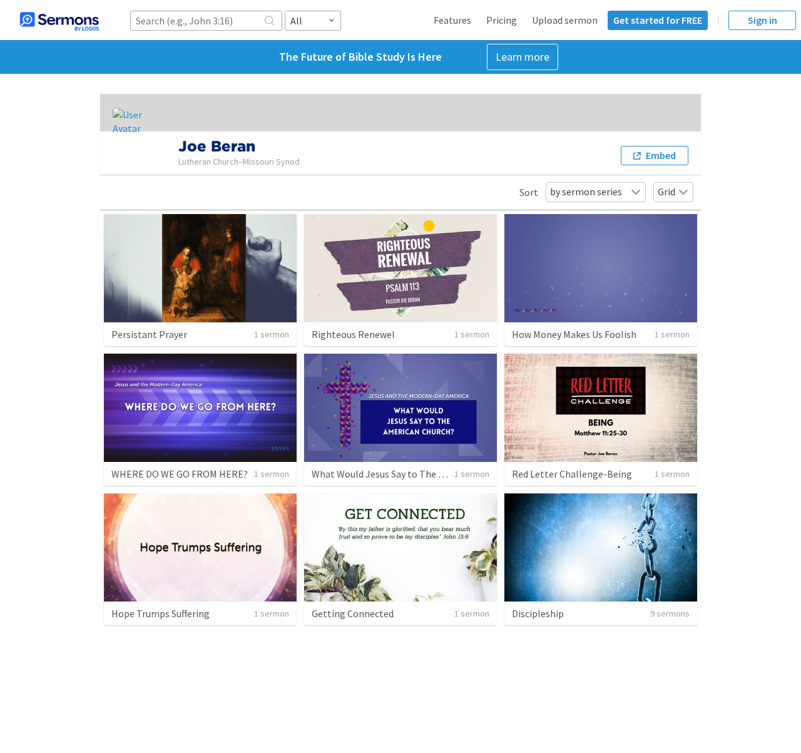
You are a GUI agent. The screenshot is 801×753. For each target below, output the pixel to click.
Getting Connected (353, 613)
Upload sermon (565, 20)
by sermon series (586, 191)
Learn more (522, 56)
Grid (666, 191)
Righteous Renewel (353, 334)
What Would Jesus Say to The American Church (411, 474)
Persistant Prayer (149, 334)
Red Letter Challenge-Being (572, 474)
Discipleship (538, 613)
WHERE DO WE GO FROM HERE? (179, 474)
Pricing (501, 20)
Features (452, 20)
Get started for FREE (657, 20)
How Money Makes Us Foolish (574, 334)
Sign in (762, 20)
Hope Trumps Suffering (160, 613)
